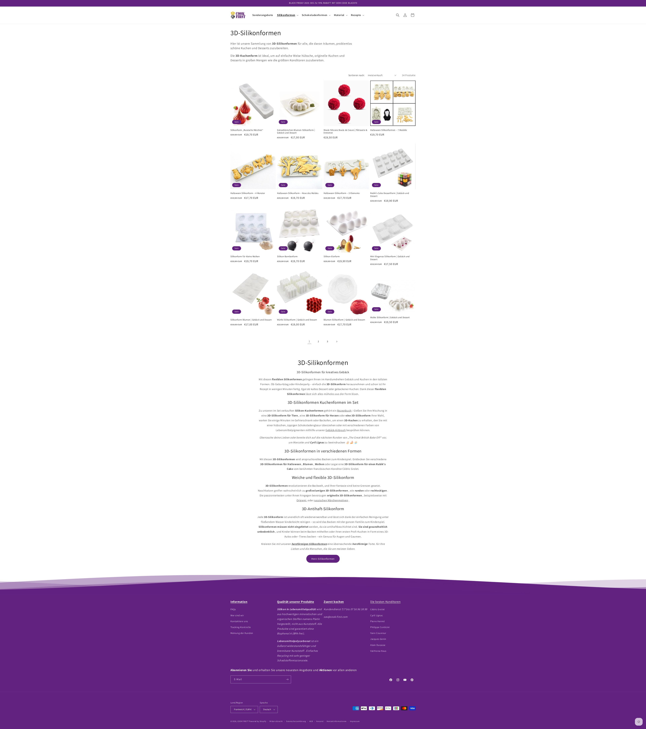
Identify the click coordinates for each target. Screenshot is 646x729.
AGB (311, 721)
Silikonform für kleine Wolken (245, 256)
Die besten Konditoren (385, 602)
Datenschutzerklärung (296, 721)
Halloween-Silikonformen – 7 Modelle (388, 130)
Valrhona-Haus (378, 650)
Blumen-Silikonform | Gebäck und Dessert (344, 319)
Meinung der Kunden (241, 633)
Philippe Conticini (380, 627)
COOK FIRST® (243, 721)
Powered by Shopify (257, 721)
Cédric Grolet (377, 609)
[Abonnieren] (287, 679)
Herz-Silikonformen (323, 558)
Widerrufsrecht (276, 721)
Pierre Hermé (377, 621)
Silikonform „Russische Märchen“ (246, 130)
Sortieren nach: (356, 75)
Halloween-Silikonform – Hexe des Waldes (297, 193)
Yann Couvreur (378, 633)
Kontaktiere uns (239, 621)
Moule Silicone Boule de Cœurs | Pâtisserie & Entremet (345, 131)
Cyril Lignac (376, 615)
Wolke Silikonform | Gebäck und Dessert (390, 317)
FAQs (233, 609)
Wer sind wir (237, 615)
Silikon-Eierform (332, 256)
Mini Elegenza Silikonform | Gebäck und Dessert (390, 258)
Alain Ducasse (377, 645)
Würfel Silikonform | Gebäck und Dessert (297, 319)
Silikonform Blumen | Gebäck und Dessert (251, 319)
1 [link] (309, 341)
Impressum (355, 721)
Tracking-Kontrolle (240, 627)
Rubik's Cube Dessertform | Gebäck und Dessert (389, 194)
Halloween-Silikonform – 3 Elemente (342, 193)
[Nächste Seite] (336, 341)
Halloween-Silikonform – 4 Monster (247, 193)
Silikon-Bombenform (287, 256)
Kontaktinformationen (337, 721)
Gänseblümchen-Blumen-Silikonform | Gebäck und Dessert (296, 131)
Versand (319, 721)
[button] (287, 15)
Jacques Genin (378, 638)
